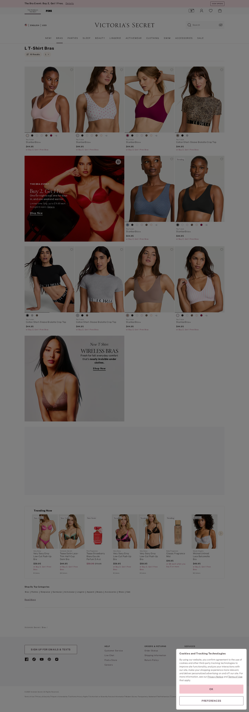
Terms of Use (235, 676)
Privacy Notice (215, 676)
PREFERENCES (211, 700)
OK (211, 689)
